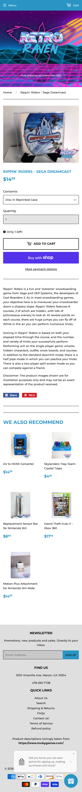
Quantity (9, 211)
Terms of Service (41, 723)
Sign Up (70, 655)
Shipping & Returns (41, 708)
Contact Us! (41, 718)
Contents (10, 191)
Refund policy (41, 728)
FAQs (41, 713)
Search (41, 703)
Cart (75, 5)
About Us (41, 698)
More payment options (41, 269)
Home (7, 92)
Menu (12, 5)
